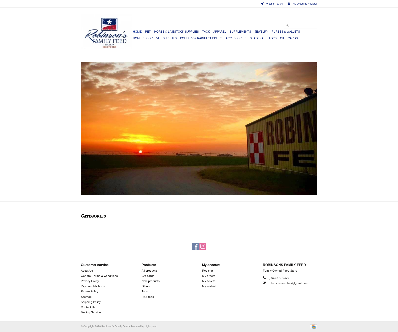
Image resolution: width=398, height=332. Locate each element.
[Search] (287, 25)
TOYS (273, 38)
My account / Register (304, 3)
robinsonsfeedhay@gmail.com (288, 283)
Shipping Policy (91, 302)
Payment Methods (93, 286)
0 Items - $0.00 (275, 3)
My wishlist (209, 286)
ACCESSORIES (236, 38)
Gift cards (289, 38)
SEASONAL (257, 38)
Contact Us (88, 307)
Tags (145, 291)
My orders (208, 275)
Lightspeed (151, 326)
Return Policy (89, 291)
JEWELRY (261, 31)
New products (151, 281)
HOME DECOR (143, 38)
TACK (206, 31)
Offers (146, 286)
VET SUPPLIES (166, 38)
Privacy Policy (90, 281)
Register (207, 270)
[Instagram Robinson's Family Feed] (202, 246)
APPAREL (219, 31)
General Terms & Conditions (99, 275)
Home (137, 31)
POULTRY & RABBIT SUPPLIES (201, 38)
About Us (87, 270)
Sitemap (86, 296)
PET (148, 31)
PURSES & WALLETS (286, 31)
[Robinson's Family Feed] (106, 31)
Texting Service (91, 312)
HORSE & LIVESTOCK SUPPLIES (176, 31)
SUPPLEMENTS (240, 31)
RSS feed (148, 296)
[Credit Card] (313, 326)
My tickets (208, 281)
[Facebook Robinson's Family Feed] (195, 246)
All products (149, 270)
